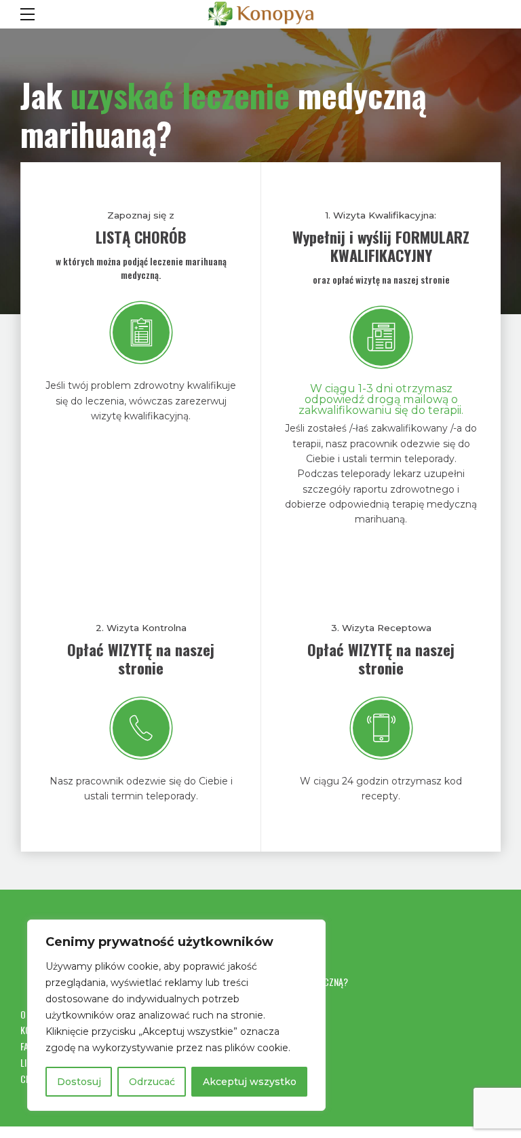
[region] (176, 1015)
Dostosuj (79, 1082)
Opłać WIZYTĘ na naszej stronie (140, 658)
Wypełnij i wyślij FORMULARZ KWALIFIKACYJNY (380, 246)
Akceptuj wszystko (249, 1082)
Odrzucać (152, 1082)
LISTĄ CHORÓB (141, 236)
